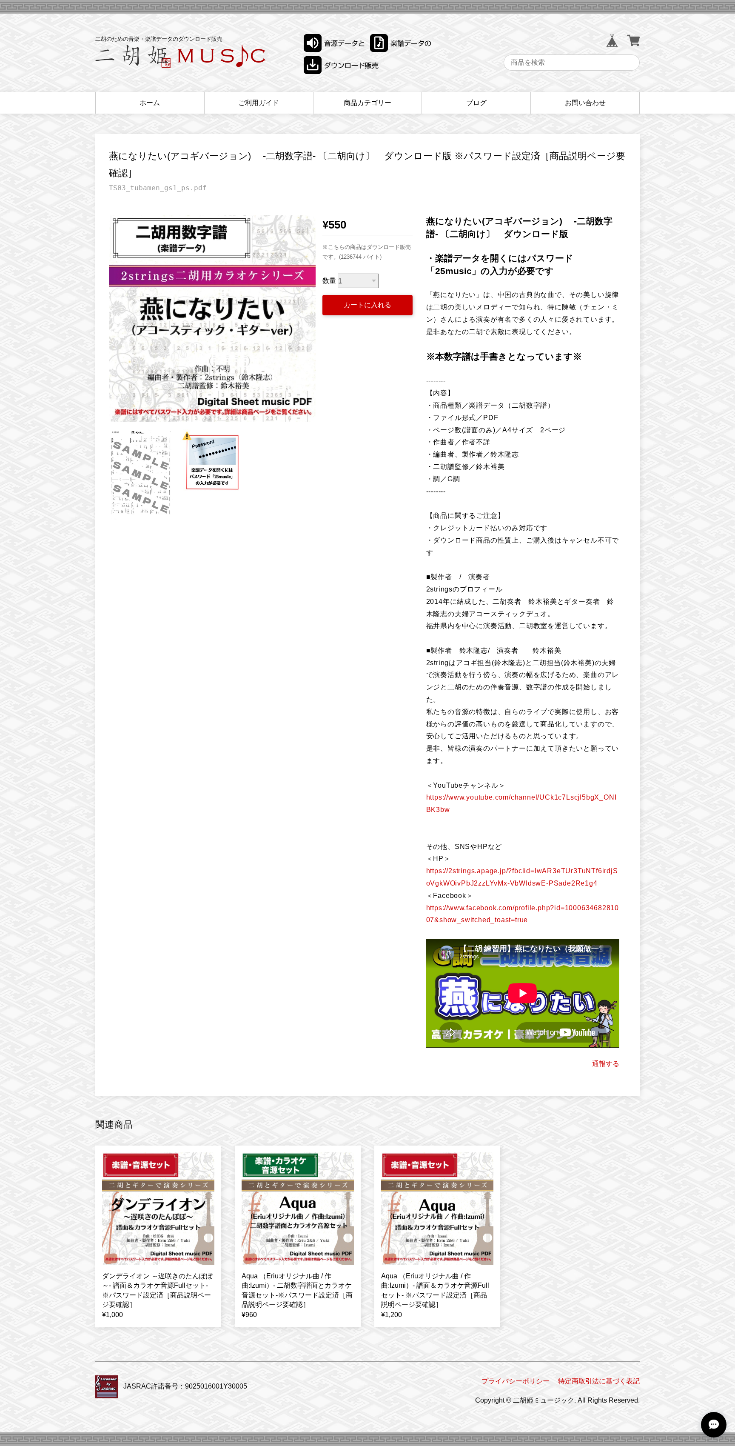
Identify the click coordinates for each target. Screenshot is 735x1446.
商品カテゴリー (367, 102)
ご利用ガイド (258, 102)
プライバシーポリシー (515, 1381)
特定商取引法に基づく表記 (599, 1381)
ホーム (150, 102)
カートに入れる (367, 305)
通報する (605, 1063)
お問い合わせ (585, 102)
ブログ (476, 102)
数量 (329, 281)
